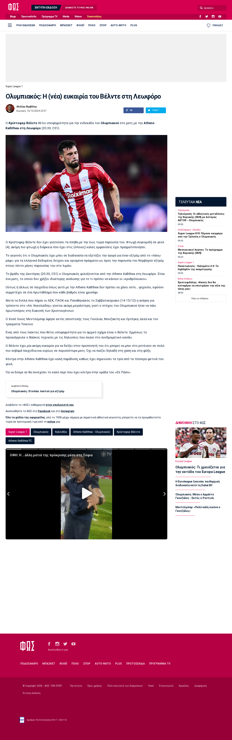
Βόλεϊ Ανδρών (185, 278)
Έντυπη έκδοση (31, 693)
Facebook (44, 411)
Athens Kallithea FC (20, 440)
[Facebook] (201, 16)
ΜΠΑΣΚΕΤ (66, 25)
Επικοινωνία (166, 685)
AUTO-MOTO (118, 25)
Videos (78, 16)
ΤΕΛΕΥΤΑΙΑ (190, 202)
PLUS (133, 25)
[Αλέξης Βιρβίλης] (10, 108)
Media (66, 16)
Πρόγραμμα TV (49, 16)
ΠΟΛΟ (91, 25)
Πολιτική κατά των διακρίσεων (125, 685)
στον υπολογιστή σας (60, 404)
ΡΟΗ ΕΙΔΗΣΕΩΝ (25, 25)
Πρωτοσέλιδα (28, 16)
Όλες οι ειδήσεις (199, 298)
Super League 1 (14, 86)
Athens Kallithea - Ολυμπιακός (91, 431)
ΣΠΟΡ (103, 25)
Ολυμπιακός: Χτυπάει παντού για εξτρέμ (37, 391)
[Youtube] (221, 16)
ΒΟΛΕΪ (80, 25)
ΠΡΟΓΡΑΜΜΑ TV (159, 663)
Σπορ (181, 246)
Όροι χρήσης (94, 685)
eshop (51, 421)
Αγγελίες (184, 685)
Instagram (67, 411)
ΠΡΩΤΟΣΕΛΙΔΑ (135, 663)
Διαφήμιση (200, 685)
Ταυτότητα (75, 685)
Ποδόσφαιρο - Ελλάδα (189, 229)
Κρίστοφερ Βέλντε (128, 431)
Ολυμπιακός (41, 431)
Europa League (183, 461)
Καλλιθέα (61, 431)
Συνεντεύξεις (94, 16)
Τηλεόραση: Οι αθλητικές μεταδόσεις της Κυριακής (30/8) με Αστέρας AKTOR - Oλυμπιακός (201, 217)
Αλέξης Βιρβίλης (26, 107)
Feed (151, 685)
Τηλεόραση (183, 210)
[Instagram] (214, 16)
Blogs (13, 16)
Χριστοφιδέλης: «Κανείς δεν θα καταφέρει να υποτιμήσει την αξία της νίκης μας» (201, 285)
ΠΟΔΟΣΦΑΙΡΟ (47, 25)
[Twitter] (208, 16)
